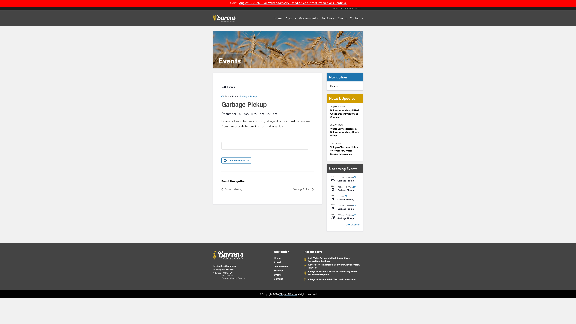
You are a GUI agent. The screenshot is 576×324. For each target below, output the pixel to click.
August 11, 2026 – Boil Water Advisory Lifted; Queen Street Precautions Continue (293, 3)
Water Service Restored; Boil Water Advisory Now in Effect (344, 132)
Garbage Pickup (302, 189)
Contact (278, 278)
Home (277, 258)
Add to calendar (237, 160)
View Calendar (353, 224)
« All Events (228, 87)
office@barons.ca (227, 266)
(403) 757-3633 (227, 269)
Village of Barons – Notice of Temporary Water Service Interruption (344, 150)
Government (281, 266)
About (277, 262)
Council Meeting (233, 189)
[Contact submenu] (362, 18)
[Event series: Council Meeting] (346, 196)
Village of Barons (288, 294)
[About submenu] (295, 18)
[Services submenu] (334, 18)
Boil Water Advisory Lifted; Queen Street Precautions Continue (344, 113)
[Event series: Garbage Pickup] (354, 177)
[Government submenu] (317, 18)
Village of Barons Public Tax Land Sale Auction (332, 279)
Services (278, 270)
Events (277, 274)
